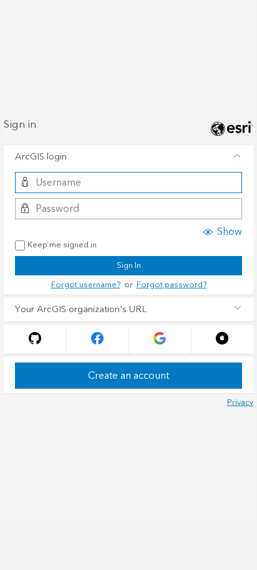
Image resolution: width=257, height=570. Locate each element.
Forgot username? (85, 285)
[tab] (128, 157)
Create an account (128, 375)
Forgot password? (171, 285)
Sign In (129, 265)
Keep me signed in (62, 245)
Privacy (240, 402)
